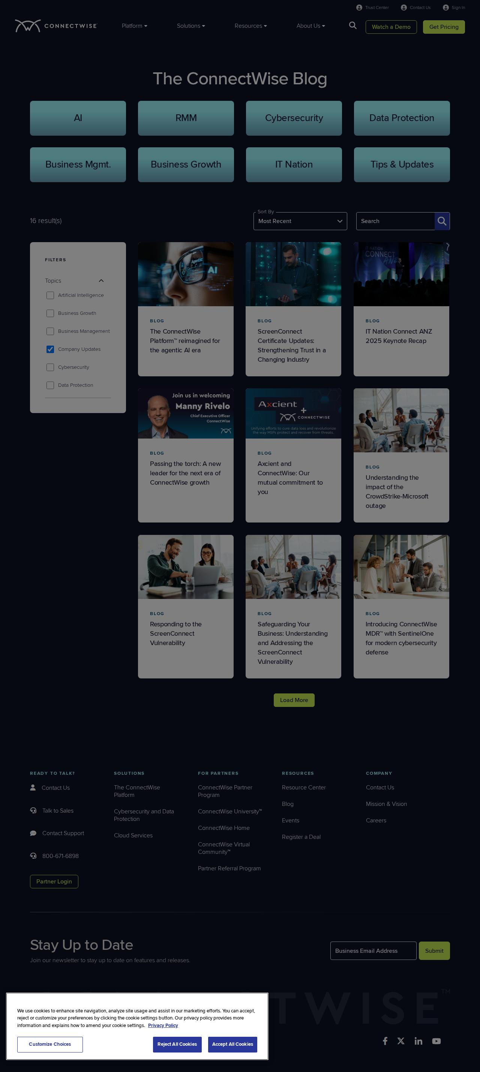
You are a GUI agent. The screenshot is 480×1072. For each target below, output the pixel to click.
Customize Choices (50, 1044)
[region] (137, 1026)
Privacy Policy (163, 1026)
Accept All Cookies (232, 1044)
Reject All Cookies (177, 1044)
